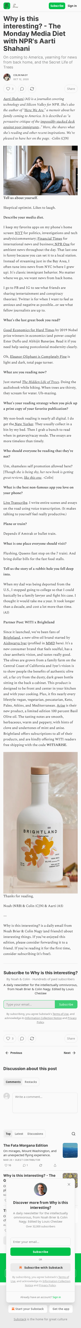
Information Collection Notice (43, 1018)
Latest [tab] (19, 1134)
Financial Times (49, 238)
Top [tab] (8, 1134)
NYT (19, 233)
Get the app (61, 1309)
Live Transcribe (15, 502)
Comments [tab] (13, 1082)
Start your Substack (29, 1309)
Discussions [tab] (35, 1134)
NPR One (62, 244)
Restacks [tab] (31, 1082)
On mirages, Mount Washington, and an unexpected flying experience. (29, 1153)
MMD (50, 643)
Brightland (11, 637)
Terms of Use (61, 1014)
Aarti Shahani (13, 99)
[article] (40, 1155)
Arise (61, 705)
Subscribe (57, 6)
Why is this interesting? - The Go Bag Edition (29, 1178)
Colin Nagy (20, 75)
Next (67, 1053)
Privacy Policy (47, 1285)
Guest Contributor (27, 1159)
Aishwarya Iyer (15, 643)
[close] (69, 1184)
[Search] (73, 1134)
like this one (33, 477)
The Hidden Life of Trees (40, 382)
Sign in (72, 6)
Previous (16, 1053)
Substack (20, 1319)
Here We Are (34, 110)
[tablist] (21, 1082)
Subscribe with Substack (43, 1267)
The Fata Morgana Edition (25, 1145)
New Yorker (23, 424)
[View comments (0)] (22, 89)
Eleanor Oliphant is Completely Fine (38, 356)
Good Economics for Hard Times (28, 330)
